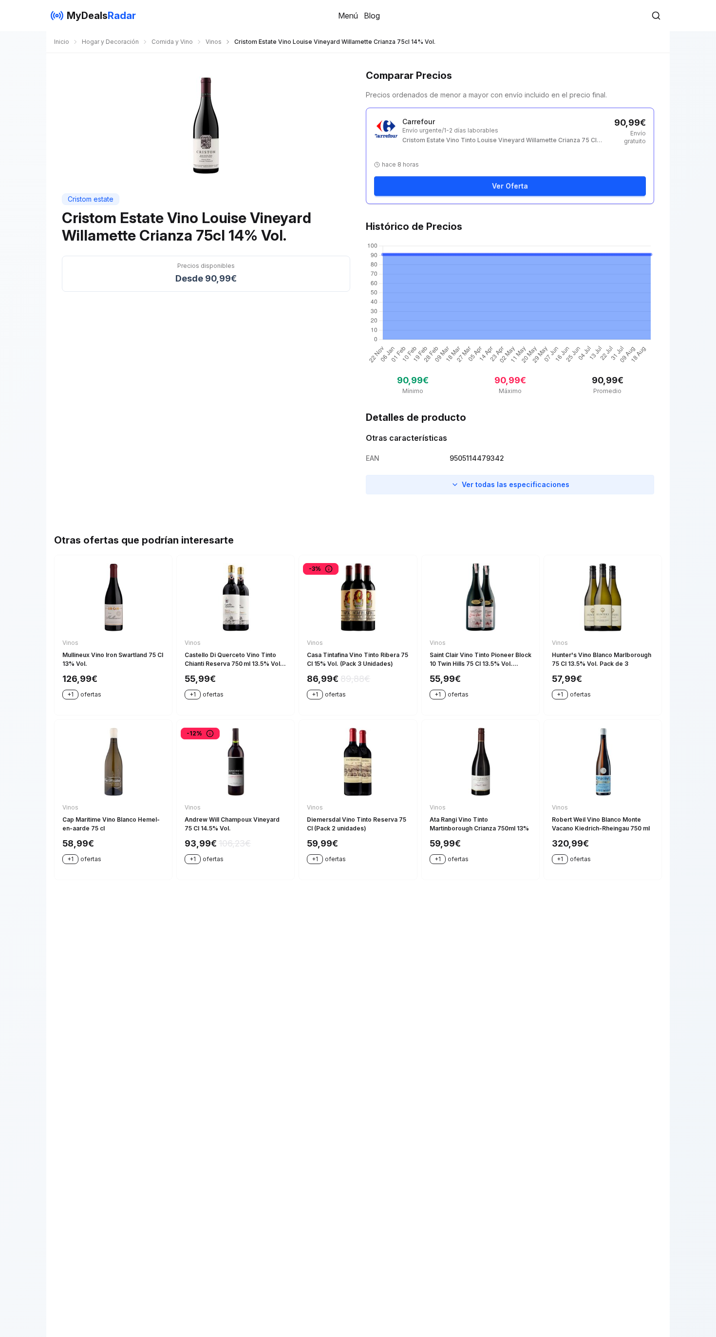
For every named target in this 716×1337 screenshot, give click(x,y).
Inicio (61, 41)
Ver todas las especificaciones (515, 484)
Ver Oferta (510, 186)
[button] (656, 15)
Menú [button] (348, 15)
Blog (372, 15)
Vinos (214, 41)
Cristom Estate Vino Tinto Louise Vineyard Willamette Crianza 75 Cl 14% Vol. (499, 140)
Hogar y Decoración (110, 41)
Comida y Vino (172, 41)
